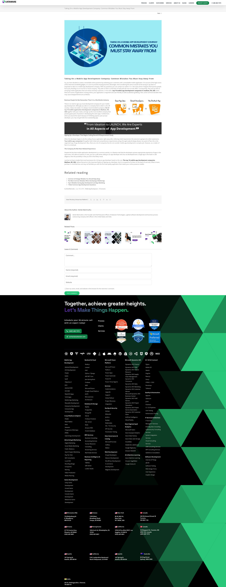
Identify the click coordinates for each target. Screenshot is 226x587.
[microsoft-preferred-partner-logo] (154, 332)
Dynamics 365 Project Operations (132, 404)
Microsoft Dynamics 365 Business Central (132, 395)
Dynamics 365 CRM (131, 367)
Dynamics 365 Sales (131, 384)
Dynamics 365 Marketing (133, 387)
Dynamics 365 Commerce (129, 380)
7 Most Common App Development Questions (82, 185)
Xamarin (67, 427)
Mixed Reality (129, 420)
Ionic (66, 424)
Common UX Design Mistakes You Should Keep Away (84, 179)
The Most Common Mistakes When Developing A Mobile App (86, 181)
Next (158, 13)
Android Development (71, 367)
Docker (107, 420)
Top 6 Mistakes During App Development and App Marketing (86, 183)
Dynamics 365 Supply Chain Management (132, 375)
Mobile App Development (91, 189)
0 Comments (102, 189)
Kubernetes (108, 423)
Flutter (67, 419)
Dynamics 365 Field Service (131, 399)
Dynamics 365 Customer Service (132, 390)
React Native (68, 422)
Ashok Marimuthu (70, 189)
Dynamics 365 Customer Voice (132, 413)
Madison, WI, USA (70, 162)
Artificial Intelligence (131, 417)
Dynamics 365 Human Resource (132, 371)
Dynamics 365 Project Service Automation (132, 409)
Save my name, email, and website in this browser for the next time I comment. (90, 288)
